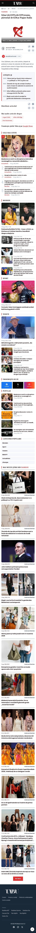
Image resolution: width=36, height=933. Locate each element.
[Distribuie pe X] (33, 50)
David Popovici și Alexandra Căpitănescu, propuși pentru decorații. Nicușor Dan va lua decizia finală (23, 272)
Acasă (4, 8)
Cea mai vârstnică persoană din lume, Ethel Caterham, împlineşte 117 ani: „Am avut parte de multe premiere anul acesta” (24, 262)
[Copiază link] (29, 46)
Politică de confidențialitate (26, 897)
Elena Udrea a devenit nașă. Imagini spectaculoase (23, 351)
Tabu (13, 48)
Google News (28, 126)
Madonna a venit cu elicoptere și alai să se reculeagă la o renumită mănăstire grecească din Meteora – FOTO (17, 161)
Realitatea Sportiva (16, 910)
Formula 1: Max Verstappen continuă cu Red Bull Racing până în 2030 (17, 308)
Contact (4, 897)
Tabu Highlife (14, 913)
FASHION (13, 8)
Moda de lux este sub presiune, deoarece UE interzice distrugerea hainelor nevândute (17, 737)
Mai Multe (18, 878)
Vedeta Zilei (5, 916)
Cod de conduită (6, 900)
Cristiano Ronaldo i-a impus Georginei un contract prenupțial (23, 360)
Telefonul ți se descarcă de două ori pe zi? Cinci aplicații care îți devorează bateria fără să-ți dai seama (19, 168)
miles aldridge (17, 117)
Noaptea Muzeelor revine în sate (16, 175)
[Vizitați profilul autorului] (3, 48)
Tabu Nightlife (23, 913)
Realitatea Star (26, 910)
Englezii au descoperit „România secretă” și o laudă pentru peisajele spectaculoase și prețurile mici (19, 182)
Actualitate (4, 163)
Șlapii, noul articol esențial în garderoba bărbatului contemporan (18, 97)
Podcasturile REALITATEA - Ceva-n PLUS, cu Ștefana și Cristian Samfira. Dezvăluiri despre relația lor (17, 231)
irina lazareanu (7, 120)
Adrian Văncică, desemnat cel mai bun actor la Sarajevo (24, 251)
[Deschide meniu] (3, 3)
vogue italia (6, 117)
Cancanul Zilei (5, 913)
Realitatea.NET (5, 910)
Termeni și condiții (12, 897)
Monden (7, 186)
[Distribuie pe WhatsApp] (29, 50)
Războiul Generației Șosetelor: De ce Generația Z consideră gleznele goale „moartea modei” (15, 702)
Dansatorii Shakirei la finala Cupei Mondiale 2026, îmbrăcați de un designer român (17, 770)
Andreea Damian (29, 495)
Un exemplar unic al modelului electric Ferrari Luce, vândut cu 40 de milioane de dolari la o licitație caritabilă (18, 191)
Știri (9, 8)
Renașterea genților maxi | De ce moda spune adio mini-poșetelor (15, 668)
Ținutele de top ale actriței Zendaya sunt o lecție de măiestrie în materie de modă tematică (20, 86)
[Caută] (33, 3)
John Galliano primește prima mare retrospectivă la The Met (18, 92)
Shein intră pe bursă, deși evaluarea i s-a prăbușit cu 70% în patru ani (19, 79)
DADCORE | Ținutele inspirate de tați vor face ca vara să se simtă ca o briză (17, 873)
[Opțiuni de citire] (32, 929)
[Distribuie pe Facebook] (33, 46)
